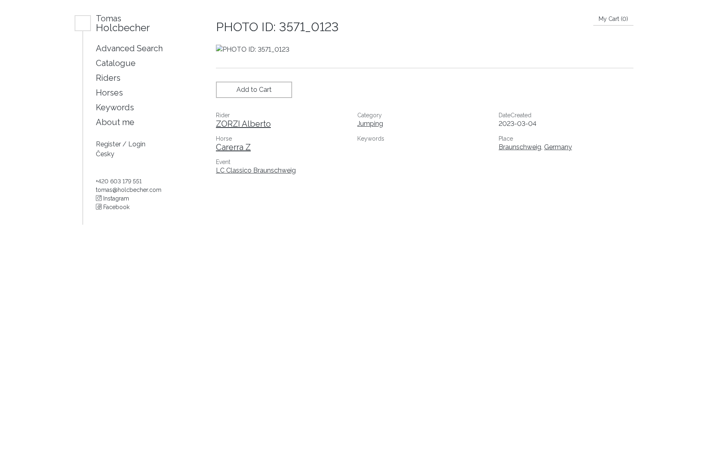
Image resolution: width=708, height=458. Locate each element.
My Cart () (613, 19)
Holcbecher (123, 23)
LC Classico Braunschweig (256, 170)
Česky (105, 154)
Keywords (115, 107)
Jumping (370, 124)
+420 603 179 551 (119, 181)
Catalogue (116, 63)
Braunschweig (520, 147)
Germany (558, 147)
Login (136, 144)
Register (109, 144)
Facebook (115, 207)
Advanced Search (129, 48)
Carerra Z (233, 147)
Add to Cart (254, 89)
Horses (109, 93)
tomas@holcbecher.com (128, 190)
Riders (108, 78)
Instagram (115, 198)
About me (115, 122)
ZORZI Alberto (243, 124)
